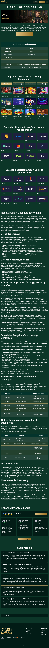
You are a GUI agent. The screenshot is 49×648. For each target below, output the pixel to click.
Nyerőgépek (41, 83)
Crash (29, 83)
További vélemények (24, 539)
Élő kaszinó (17, 83)
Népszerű (5, 83)
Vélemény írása (40, 514)
